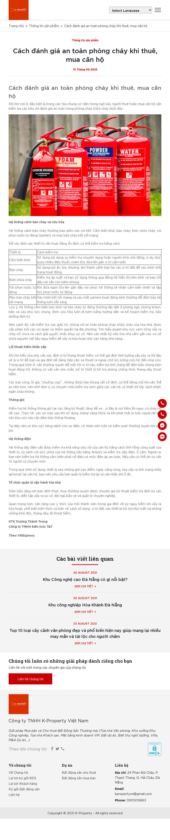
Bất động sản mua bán (79, 778)
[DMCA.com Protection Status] (154, 749)
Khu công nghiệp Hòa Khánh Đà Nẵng (85, 604)
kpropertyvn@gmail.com (133, 794)
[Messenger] (162, 425)
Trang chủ (16, 26)
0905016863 (136, 800)
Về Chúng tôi (18, 772)
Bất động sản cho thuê (79, 772)
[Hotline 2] (162, 414)
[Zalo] (162, 436)
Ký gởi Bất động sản (24, 789)
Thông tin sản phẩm (44, 26)
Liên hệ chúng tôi (30, 679)
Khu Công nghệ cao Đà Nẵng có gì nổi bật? (85, 579)
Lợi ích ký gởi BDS (22, 778)
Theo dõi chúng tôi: (28, 748)
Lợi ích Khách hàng (23, 783)
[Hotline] (162, 403)
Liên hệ (14, 795)
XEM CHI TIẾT (83, 586)
